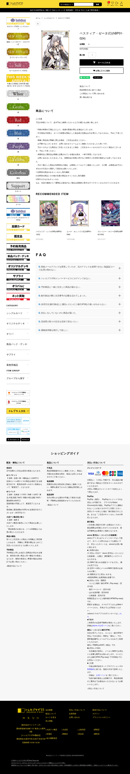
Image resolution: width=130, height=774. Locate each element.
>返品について (53, 504)
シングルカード (49, 18)
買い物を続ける (86, 97)
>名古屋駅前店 (51, 738)
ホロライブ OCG (64, 18)
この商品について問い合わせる (92, 93)
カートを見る (50, 717)
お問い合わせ (74, 717)
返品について (85, 86)
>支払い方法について (95, 688)
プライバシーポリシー (101, 717)
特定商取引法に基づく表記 (90, 90)
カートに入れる (104, 62)
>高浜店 (80, 734)
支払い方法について (77, 710)
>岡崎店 (64, 734)
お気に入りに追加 (102, 70)
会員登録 (72, 713)
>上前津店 (81, 729)
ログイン (96, 713)
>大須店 (64, 729)
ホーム (38, 18)
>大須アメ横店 (51, 729)
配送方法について (100, 710)
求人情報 (49, 721)
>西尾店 (96, 729)
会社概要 (49, 710)
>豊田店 (96, 734)
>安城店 (48, 734)
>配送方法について (14, 566)
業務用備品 (12, 364)
